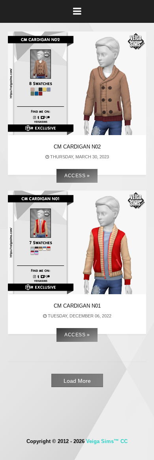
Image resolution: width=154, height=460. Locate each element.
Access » (77, 175)
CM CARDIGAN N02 (77, 147)
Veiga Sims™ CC (107, 441)
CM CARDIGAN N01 (77, 306)
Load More (77, 381)
